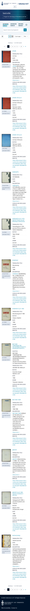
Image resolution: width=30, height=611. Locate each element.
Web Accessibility (5, 608)
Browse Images (20, 24)
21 (21, 46)
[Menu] (15, 7)
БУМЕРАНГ (15, 274)
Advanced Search (13, 24)
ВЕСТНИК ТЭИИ (17, 413)
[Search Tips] (26, 24)
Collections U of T (10, 598)
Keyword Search (5, 24)
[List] (9, 36)
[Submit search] (25, 29)
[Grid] (12, 36)
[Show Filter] (2, 36)
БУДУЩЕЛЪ (16, 185)
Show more (16, 80)
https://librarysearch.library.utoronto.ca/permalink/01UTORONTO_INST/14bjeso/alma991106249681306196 (19, 89)
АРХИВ (14, 66)
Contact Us (14, 608)
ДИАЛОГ (15, 459)
